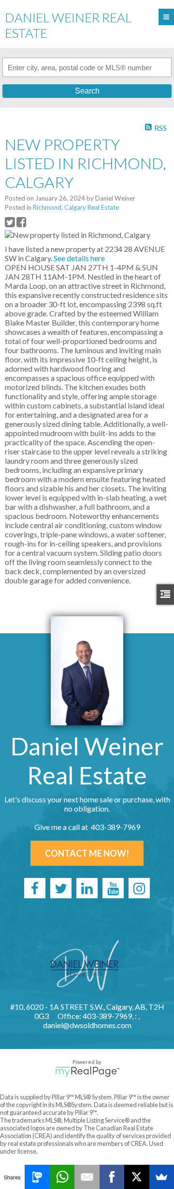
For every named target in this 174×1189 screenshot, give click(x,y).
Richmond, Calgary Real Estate (76, 207)
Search (87, 91)
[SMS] (37, 1177)
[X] (136, 1177)
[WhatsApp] (62, 1177)
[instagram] (139, 888)
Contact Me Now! (87, 853)
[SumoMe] (161, 1177)
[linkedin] (87, 888)
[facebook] (34, 888)
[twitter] (61, 888)
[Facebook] (112, 1177)
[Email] (86, 1177)
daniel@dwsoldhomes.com (87, 1025)
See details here (79, 258)
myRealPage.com (87, 1072)
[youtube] (113, 888)
